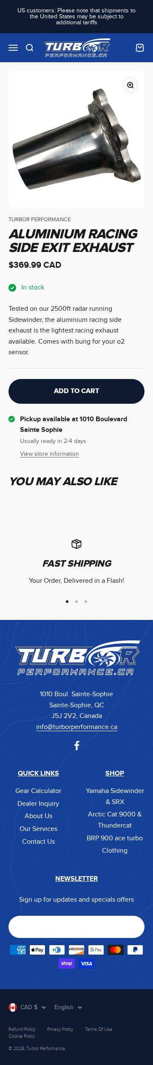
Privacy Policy (60, 1029)
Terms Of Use (98, 1029)
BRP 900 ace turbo (115, 838)
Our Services (38, 829)
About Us (38, 816)
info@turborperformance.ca (76, 727)
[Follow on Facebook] (76, 745)
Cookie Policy (21, 1036)
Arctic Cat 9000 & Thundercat (115, 820)
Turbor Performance (39, 220)
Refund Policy (21, 1029)
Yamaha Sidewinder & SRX (115, 796)
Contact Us (38, 842)
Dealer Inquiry (38, 804)
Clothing (115, 851)
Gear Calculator (38, 791)
